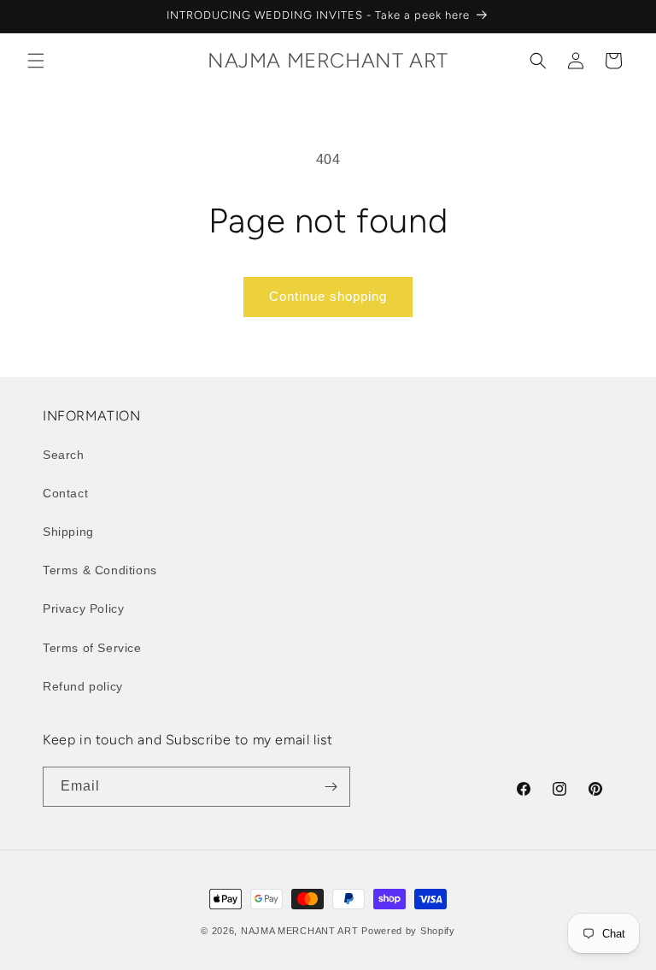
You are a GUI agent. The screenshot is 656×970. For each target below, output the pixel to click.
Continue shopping (328, 296)
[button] (36, 60)
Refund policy (83, 686)
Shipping (68, 531)
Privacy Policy (83, 608)
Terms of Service (92, 648)
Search (64, 454)
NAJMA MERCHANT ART (300, 931)
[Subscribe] (330, 787)
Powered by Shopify (408, 931)
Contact (65, 493)
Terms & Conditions (100, 570)
